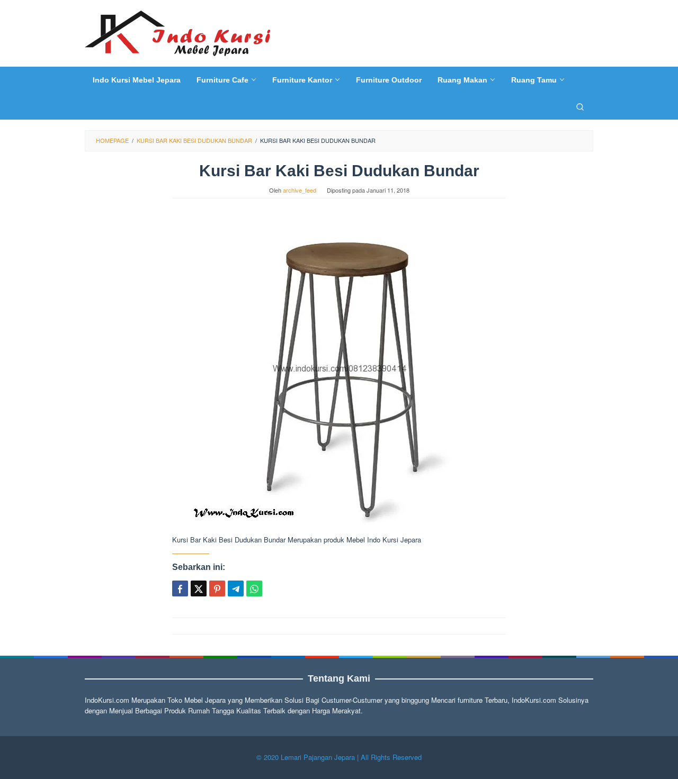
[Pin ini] (217, 588)
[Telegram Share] (236, 588)
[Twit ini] (199, 588)
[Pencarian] (580, 106)
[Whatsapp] (254, 588)
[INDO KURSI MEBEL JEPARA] (177, 32)
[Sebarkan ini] (180, 588)
